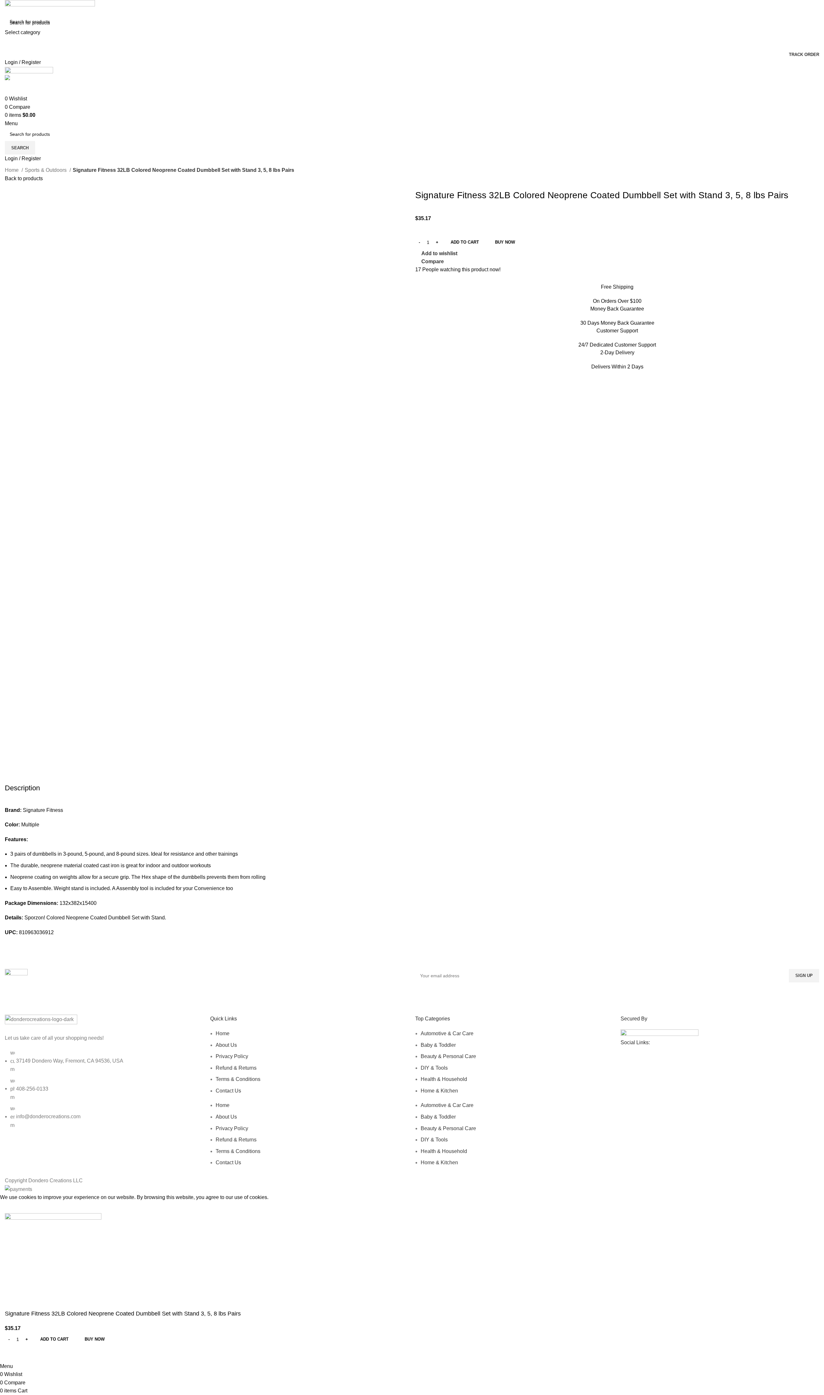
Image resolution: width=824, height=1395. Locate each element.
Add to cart (465, 242)
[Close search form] (8, 8)
